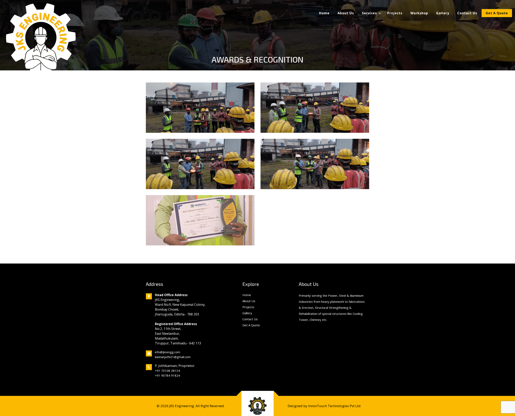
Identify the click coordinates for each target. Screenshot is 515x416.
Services (369, 13)
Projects (394, 13)
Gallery (442, 13)
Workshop (419, 13)
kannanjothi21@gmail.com (173, 357)
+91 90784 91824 (167, 375)
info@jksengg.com (167, 352)
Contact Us (467, 13)
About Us (346, 13)
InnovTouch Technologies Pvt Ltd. (334, 406)
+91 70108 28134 (167, 371)
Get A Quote (497, 13)
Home (324, 13)
